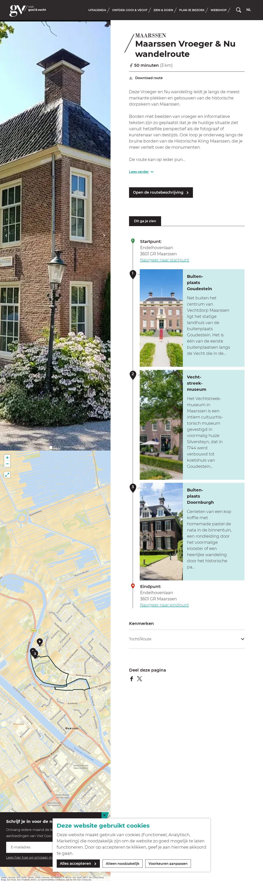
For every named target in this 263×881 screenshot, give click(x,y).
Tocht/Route (140, 639)
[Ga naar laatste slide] (6, 235)
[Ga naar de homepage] (27, 11)
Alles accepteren (75, 863)
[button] (39, 642)
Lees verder (139, 172)
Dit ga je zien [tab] (145, 221)
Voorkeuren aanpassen (168, 864)
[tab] (50, 447)
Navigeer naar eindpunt (164, 605)
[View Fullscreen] (7, 475)
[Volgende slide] (104, 235)
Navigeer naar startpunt (164, 260)
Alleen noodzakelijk (122, 864)
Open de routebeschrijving (158, 192)
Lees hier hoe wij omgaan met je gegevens (41, 857)
